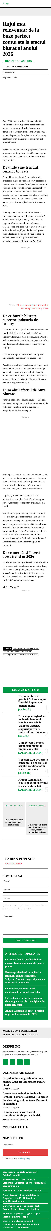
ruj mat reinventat (23, 651)
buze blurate (19, 648)
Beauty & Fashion (18, 61)
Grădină (24, 710)
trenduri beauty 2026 (28, 654)
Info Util (24, 773)
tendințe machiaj (11, 654)
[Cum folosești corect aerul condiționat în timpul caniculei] (9, 747)
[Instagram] (12, 1062)
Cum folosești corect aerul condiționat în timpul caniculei (31, 745)
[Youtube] (27, 1062)
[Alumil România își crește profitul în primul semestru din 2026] (9, 784)
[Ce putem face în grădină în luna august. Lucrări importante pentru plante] (9, 701)
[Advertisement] (25, 274)
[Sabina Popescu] (5, 66)
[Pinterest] (17, 84)
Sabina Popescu (21, 66)
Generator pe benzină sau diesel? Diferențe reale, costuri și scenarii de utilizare (37, 828)
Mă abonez (24, 1152)
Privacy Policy (25, 1159)
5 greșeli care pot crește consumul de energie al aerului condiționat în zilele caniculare (33, 764)
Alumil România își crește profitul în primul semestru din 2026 (33, 782)
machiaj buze (32, 648)
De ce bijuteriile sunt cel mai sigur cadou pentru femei (14, 822)
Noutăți (24, 736)
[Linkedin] (29, 84)
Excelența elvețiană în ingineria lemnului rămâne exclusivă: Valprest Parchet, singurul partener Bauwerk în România (31, 724)
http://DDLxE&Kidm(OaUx (13, 863)
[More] (35, 84)
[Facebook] (5, 84)
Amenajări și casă (30, 753)
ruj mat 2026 (8, 651)
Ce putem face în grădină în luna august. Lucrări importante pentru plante (32, 700)
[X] (11, 84)
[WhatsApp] (23, 84)
